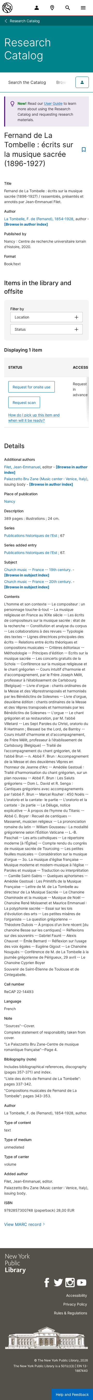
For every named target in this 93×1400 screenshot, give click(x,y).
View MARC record (22, 1224)
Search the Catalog (27, 82)
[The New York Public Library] (7, 8)
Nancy (9, 501)
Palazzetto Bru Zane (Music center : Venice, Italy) (45, 479)
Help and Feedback (72, 1394)
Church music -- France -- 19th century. (38, 569)
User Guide (53, 103)
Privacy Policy (75, 1304)
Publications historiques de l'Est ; (31, 535)
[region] (46, 392)
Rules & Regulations (70, 1313)
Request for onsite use (31, 387)
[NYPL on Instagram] (70, 1283)
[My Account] (36, 8)
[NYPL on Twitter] (59, 1283)
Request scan (24, 402)
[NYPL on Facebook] (47, 1283)
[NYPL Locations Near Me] (52, 8)
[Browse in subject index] (26, 575)
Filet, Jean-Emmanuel (22, 467)
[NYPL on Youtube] (82, 1283)
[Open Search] (67, 8)
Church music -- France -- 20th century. (38, 581)
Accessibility (76, 1295)
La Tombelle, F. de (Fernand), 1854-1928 (38, 219)
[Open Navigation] (83, 8)
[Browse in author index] (26, 224)
